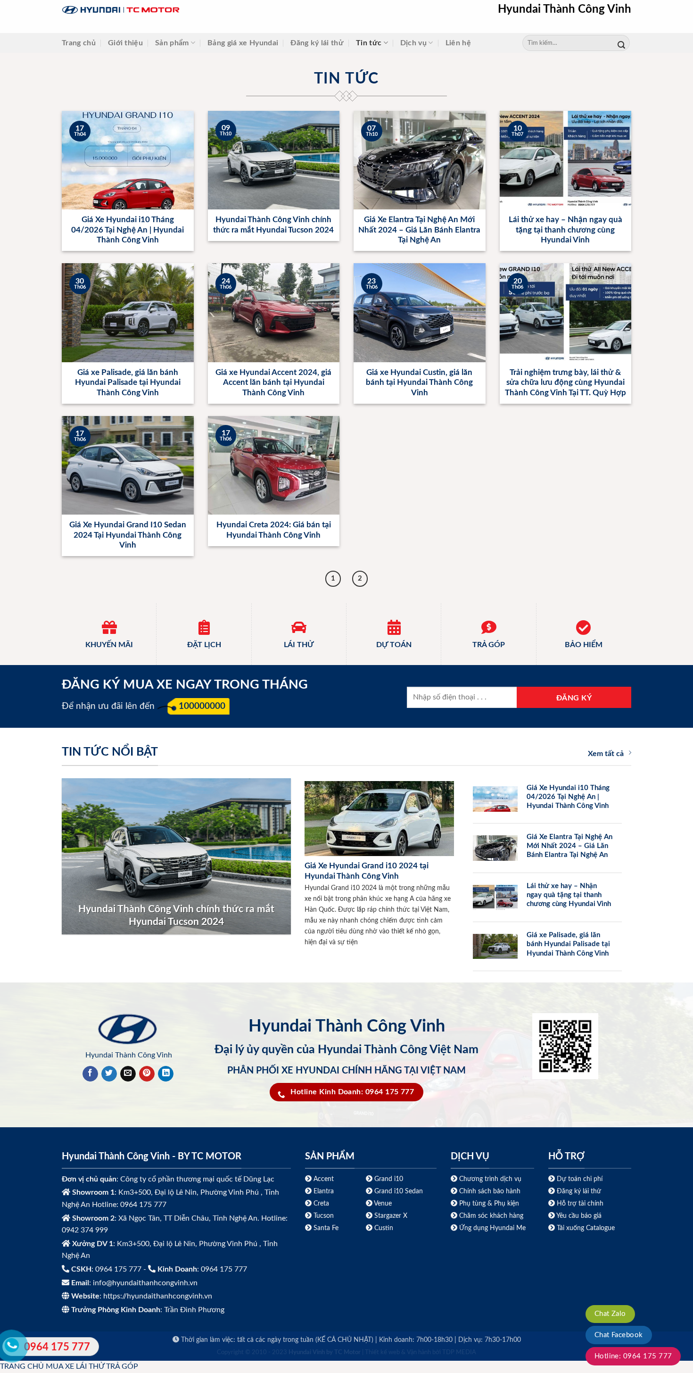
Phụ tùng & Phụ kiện (489, 1203)
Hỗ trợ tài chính (580, 1203)
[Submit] (621, 43)
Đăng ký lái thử (317, 43)
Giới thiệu (125, 43)
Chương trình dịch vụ (490, 1178)
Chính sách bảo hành (488, 1191)
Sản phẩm (172, 43)
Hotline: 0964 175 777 (633, 1356)
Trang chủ (79, 43)
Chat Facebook (618, 1335)
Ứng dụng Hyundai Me (491, 1228)
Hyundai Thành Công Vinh (564, 9)
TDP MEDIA (459, 1352)
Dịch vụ (413, 43)
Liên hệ (458, 43)
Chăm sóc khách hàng (491, 1215)
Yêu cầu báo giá (579, 1215)
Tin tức (368, 43)
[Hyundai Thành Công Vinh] (179, 10)
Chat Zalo (610, 1313)
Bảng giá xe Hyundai (242, 43)
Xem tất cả (606, 753)
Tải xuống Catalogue (586, 1228)
